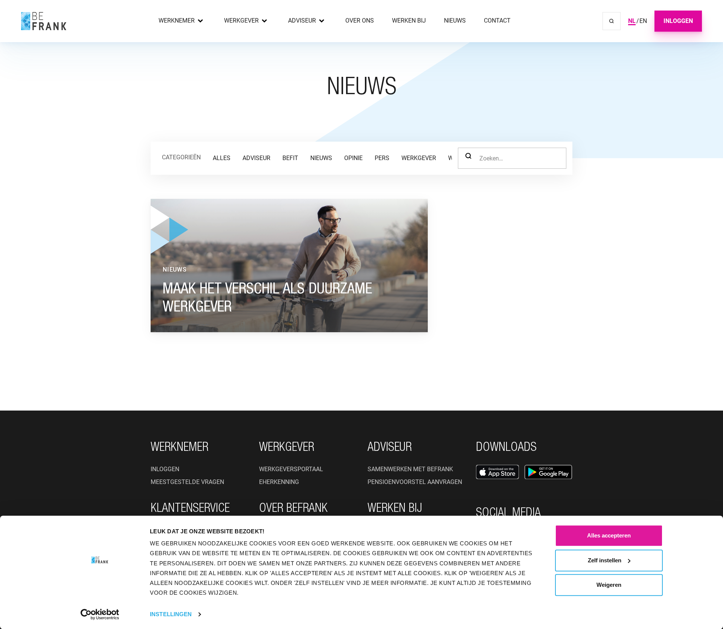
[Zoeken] (611, 21)
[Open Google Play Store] (548, 472)
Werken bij (409, 20)
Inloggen (678, 20)
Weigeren (608, 585)
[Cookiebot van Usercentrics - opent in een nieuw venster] (100, 614)
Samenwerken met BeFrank (410, 469)
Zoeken (468, 158)
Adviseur (302, 20)
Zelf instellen (604, 560)
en (643, 20)
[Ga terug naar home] (43, 21)
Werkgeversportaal (291, 469)
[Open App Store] (497, 472)
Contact (497, 20)
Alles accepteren (609, 535)
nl (632, 20)
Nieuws (455, 20)
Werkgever (241, 20)
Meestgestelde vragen (187, 481)
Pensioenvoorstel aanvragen (415, 481)
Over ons (359, 20)
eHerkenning (279, 481)
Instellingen (171, 614)
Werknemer (177, 20)
